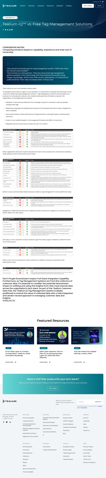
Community (66, 430)
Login (99, 6)
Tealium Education (68, 459)
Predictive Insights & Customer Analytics (31, 429)
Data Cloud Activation (49, 422)
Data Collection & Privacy (29, 433)
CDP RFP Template (68, 421)
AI (43, 435)
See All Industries (27, 446)
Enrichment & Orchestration (50, 425)
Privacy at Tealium (88, 446)
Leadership (86, 421)
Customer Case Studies (69, 427)
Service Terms (87, 456)
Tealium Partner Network (49, 450)
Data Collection (47, 428)
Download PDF (9, 300)
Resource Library (67, 418)
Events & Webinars (68, 424)
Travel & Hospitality (28, 472)
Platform (22, 6)
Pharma (25, 462)
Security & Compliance (89, 462)
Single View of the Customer (30, 436)
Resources (50, 6)
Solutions (31, 6)
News (84, 424)
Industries (41, 6)
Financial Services (27, 453)
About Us (85, 418)
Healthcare (26, 456)
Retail (24, 465)
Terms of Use (87, 459)
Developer (60, 6)
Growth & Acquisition (28, 418)
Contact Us (96, 1)
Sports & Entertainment (29, 468)
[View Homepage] (10, 5)
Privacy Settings (87, 450)
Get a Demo (88, 6)
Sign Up (97, 402)
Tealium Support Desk (69, 453)
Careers (85, 427)
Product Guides (67, 450)
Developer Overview (68, 446)
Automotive (26, 450)
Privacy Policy (84, 407)
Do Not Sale (86, 453)
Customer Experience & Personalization (29, 424)
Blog (64, 433)
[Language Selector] (102, 1)
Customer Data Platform (49, 432)
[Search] (100, 1)
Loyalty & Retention (28, 421)
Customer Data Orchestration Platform (51, 418)
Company (69, 6)
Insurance (25, 459)
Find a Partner (46, 446)
